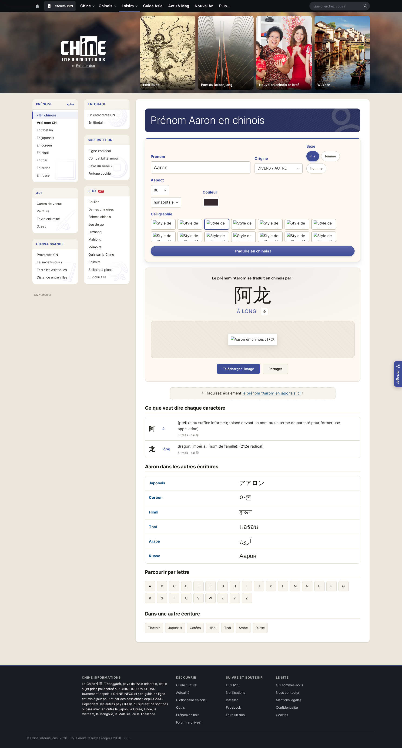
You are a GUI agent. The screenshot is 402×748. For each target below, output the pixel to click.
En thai (42, 160)
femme (330, 156)
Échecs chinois (99, 217)
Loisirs (128, 5)
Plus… (224, 5)
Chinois (106, 5)
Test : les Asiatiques (52, 270)
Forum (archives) (188, 722)
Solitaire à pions (100, 270)
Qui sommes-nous (289, 685)
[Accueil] (37, 6)
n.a (312, 156)
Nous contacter (287, 692)
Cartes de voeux (49, 204)
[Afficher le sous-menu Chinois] (116, 6)
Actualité (182, 692)
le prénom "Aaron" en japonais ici (271, 393)
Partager (275, 369)
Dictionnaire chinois (190, 700)
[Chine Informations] (83, 48)
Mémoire (94, 247)
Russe (154, 556)
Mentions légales (288, 700)
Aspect (157, 180)
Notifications (235, 692)
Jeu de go (96, 224)
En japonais (45, 138)
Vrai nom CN (47, 123)
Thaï (153, 526)
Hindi (153, 512)
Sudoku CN (97, 277)
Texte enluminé (48, 219)
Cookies (282, 715)
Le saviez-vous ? (49, 262)
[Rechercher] (365, 6)
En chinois (47, 115)
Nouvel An (204, 5)
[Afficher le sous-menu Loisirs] (137, 6)
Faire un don (85, 66)
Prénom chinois (187, 715)
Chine (85, 5)
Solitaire (94, 262)
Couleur (210, 192)
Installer (232, 700)
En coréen (44, 145)
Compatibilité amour (103, 158)
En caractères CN (101, 115)
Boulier (93, 202)
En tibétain (45, 130)
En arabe (43, 168)
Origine (261, 158)
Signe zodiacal (99, 151)
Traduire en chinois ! (252, 251)
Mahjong (94, 239)
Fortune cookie (99, 173)
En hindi (43, 153)
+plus (70, 104)
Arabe (154, 541)
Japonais (157, 483)
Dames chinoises (101, 209)
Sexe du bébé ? (100, 166)
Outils (180, 707)
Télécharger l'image (238, 369)
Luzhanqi (95, 232)
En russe (43, 175)
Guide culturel (186, 685)
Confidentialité (287, 707)
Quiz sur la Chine (101, 254)
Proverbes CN (47, 255)
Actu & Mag (178, 5)
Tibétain (154, 628)
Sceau (41, 226)
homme (316, 168)
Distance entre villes (52, 277)
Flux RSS (232, 685)
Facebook (233, 707)
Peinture (43, 211)
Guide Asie (153, 5)
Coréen (156, 497)
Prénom (158, 156)
